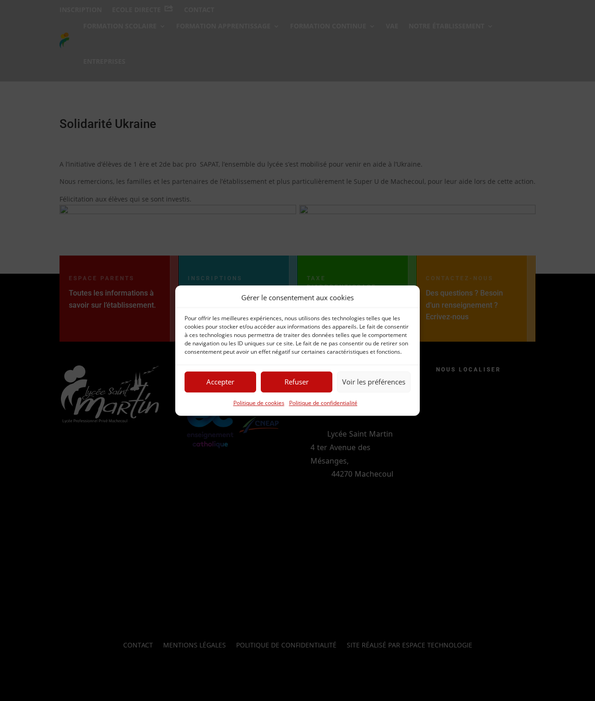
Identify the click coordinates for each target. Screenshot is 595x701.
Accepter (220, 382)
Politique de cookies (258, 403)
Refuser (296, 382)
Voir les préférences (373, 382)
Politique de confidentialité (323, 403)
